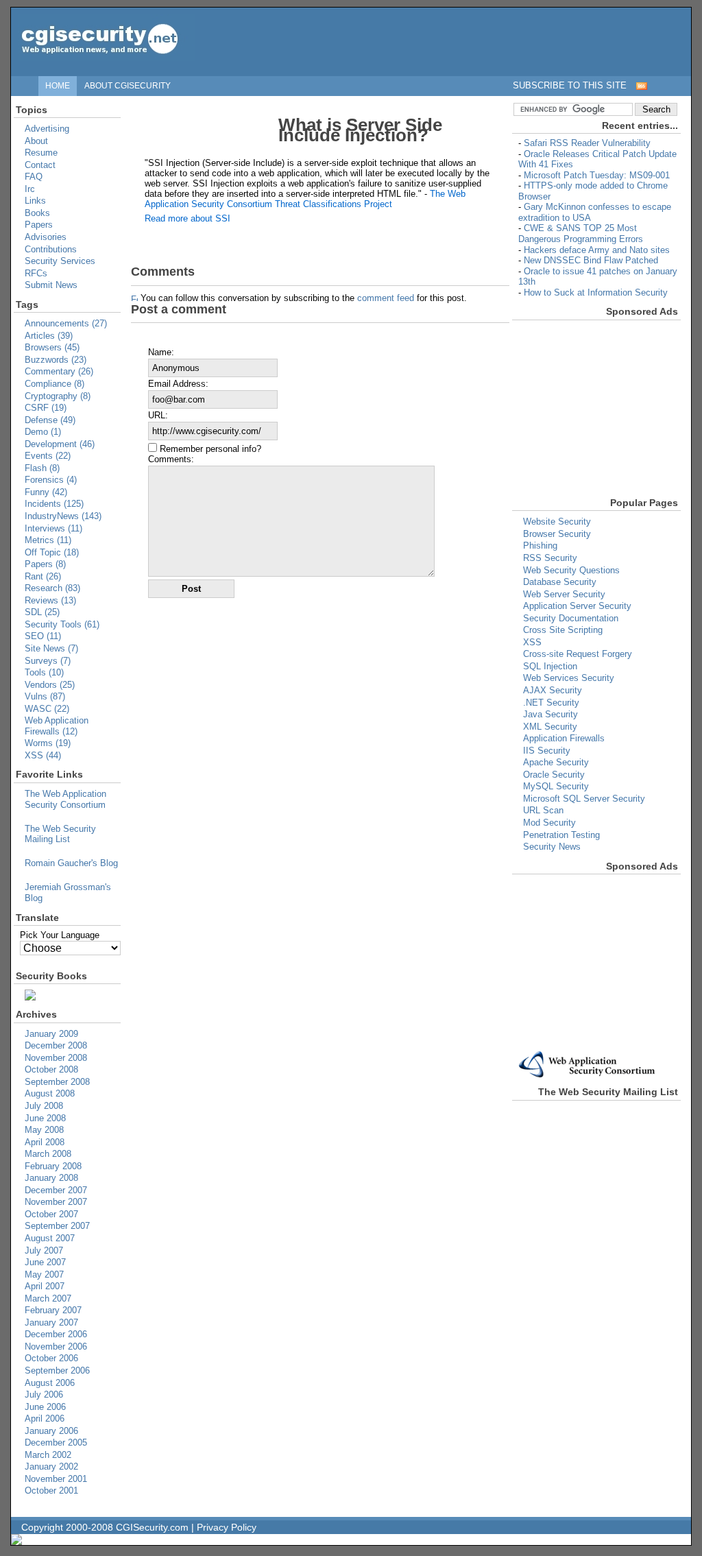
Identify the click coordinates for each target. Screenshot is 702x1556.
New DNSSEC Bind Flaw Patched (591, 260)
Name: (161, 352)
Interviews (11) (53, 528)
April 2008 (44, 1142)
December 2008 (56, 1045)
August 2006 (50, 1383)
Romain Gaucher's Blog (71, 863)
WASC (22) (47, 709)
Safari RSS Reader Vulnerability (587, 143)
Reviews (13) (50, 600)
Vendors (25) (50, 685)
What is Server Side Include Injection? (360, 130)
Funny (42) (46, 492)
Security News (552, 846)
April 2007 (44, 1286)
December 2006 (56, 1334)
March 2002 (48, 1455)
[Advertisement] (559, 406)
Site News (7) (51, 648)
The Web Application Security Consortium (65, 799)
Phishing (540, 545)
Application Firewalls (564, 738)
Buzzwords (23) (55, 360)
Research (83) (52, 588)
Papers (39, 224)
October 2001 (51, 1490)
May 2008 (44, 1130)
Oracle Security (554, 774)
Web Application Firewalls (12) (56, 726)
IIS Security (546, 750)
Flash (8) (42, 468)
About (36, 141)
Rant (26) (43, 576)
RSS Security (550, 558)
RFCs (36, 273)
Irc (30, 189)
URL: (158, 415)
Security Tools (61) (62, 624)
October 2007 (51, 1214)
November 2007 (56, 1202)
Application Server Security (577, 606)
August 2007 (50, 1238)
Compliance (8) (54, 384)
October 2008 (51, 1069)
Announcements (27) (66, 323)
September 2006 (57, 1370)
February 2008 (53, 1166)
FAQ (34, 176)
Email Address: (178, 384)
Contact (40, 165)
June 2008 (45, 1118)
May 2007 (44, 1274)
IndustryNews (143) (63, 516)
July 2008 (44, 1106)
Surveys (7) (48, 661)
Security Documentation (570, 618)
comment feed (385, 298)
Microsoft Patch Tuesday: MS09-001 (597, 175)
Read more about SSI (187, 218)
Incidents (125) (54, 504)
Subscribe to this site (570, 85)
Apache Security (556, 762)
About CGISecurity (127, 85)
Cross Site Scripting (563, 630)
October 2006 (51, 1358)
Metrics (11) (48, 540)
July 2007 (44, 1250)
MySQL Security (556, 786)
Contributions (51, 249)
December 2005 (56, 1442)
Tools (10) (44, 672)
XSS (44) (43, 755)
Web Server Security (564, 594)
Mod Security (549, 822)
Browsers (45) (52, 347)
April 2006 (44, 1418)
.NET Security (551, 702)
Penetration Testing (561, 835)
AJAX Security (552, 690)
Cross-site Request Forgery (577, 654)
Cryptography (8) (57, 396)
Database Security (559, 582)
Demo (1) (43, 432)
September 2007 (57, 1226)
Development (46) (60, 444)
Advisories (45, 237)
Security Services (60, 261)
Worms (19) (48, 743)
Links (35, 200)
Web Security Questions (571, 570)
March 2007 (48, 1298)
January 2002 (51, 1466)
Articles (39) (49, 336)
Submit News (51, 285)
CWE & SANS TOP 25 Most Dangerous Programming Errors (580, 233)
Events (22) (48, 456)
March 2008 (48, 1154)
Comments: (171, 459)
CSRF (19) (45, 408)
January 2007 (51, 1322)
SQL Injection (550, 666)
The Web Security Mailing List (60, 834)
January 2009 (51, 1034)
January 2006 (51, 1431)
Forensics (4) (51, 480)
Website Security (557, 521)
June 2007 (45, 1262)
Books (37, 213)
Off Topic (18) (52, 552)
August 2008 (50, 1093)
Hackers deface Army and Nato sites (597, 250)
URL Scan (543, 810)
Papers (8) (45, 564)
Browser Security (557, 534)
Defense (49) (50, 420)
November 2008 (56, 1058)
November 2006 (56, 1346)
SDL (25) (42, 612)
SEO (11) (43, 636)
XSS (532, 642)
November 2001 (56, 1479)
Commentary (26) (59, 371)
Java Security (550, 714)
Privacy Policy (226, 1527)
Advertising (47, 128)
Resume (41, 152)
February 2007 (53, 1310)
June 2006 (45, 1407)
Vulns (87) (45, 696)
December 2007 (56, 1190)
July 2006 (44, 1394)
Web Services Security (568, 678)
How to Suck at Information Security (596, 292)
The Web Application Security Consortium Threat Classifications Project (305, 199)
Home (57, 85)
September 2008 (57, 1082)
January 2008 (51, 1178)
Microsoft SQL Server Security (584, 798)
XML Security (550, 726)
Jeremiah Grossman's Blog (68, 892)
